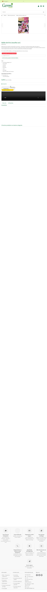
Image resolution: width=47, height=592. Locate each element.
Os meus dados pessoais (17, 584)
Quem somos (5, 578)
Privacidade (4, 588)
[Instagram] (42, 575)
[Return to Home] (1, 15)
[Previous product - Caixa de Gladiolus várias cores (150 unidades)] (44, 15)
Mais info (4, 103)
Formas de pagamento (4, 581)
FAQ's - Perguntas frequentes (6, 575)
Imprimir (5, 83)
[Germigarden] (18, 6)
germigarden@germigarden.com (32, 588)
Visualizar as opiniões (6, 90)
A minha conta (16, 572)
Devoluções (4, 583)
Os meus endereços (18, 581)
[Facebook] (37, 575)
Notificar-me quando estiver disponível (10, 58)
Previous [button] (2, 25)
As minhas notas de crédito (18, 579)
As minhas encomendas (16, 575)
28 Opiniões (10, 103)
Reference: (3, 44)
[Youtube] (39, 575)
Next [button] (45, 25)
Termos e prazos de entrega (6, 586)
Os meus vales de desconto (17, 587)
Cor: (2, 60)
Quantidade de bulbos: (6, 73)
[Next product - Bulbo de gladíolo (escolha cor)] (45, 15)
